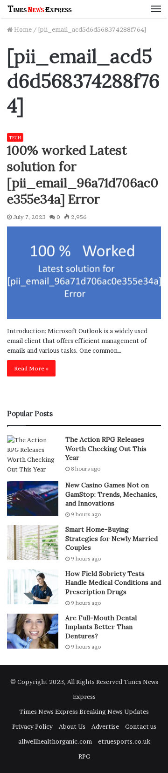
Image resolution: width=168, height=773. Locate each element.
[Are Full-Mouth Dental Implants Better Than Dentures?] (32, 631)
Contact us (140, 726)
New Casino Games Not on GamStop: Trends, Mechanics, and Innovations (111, 494)
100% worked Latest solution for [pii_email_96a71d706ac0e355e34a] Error (82, 174)
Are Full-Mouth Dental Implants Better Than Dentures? (101, 627)
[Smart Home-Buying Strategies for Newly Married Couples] (32, 542)
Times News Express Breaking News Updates (84, 711)
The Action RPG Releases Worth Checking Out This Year (106, 448)
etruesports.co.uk (124, 741)
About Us (72, 726)
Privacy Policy (32, 726)
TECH (15, 137)
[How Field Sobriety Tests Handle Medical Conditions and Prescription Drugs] (32, 586)
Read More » (31, 368)
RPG (84, 756)
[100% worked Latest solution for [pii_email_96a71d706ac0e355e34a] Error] (84, 272)
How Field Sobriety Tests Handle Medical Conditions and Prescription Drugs (113, 582)
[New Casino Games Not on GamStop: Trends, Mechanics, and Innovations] (32, 498)
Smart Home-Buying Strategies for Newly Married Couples (111, 538)
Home (22, 29)
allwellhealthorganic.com (55, 741)
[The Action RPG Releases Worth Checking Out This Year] (32, 454)
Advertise (105, 726)
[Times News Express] (39, 9)
